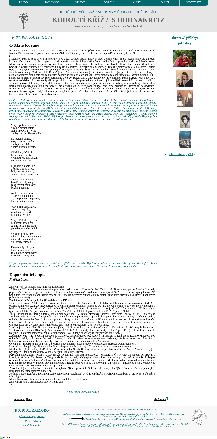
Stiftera (92, 368)
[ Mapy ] (37, 421)
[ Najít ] (27, 425)
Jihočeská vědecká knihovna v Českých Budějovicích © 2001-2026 (125, 409)
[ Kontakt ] (36, 425)
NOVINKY (52, 2)
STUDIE (80, 2)
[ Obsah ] (28, 421)
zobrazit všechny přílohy (182, 154)
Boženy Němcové (113, 113)
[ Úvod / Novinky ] (27, 416)
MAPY (137, 2)
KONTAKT (193, 2)
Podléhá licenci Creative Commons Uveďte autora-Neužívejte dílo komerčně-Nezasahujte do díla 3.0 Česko (132, 419)
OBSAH (109, 2)
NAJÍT (165, 2)
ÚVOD (23, 2)
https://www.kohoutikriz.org (159, 426)
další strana (160, 399)
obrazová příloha (23, 399)
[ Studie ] (41, 416)
